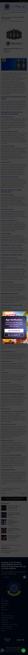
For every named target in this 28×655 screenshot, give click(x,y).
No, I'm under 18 (14, 335)
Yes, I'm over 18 (14, 331)
